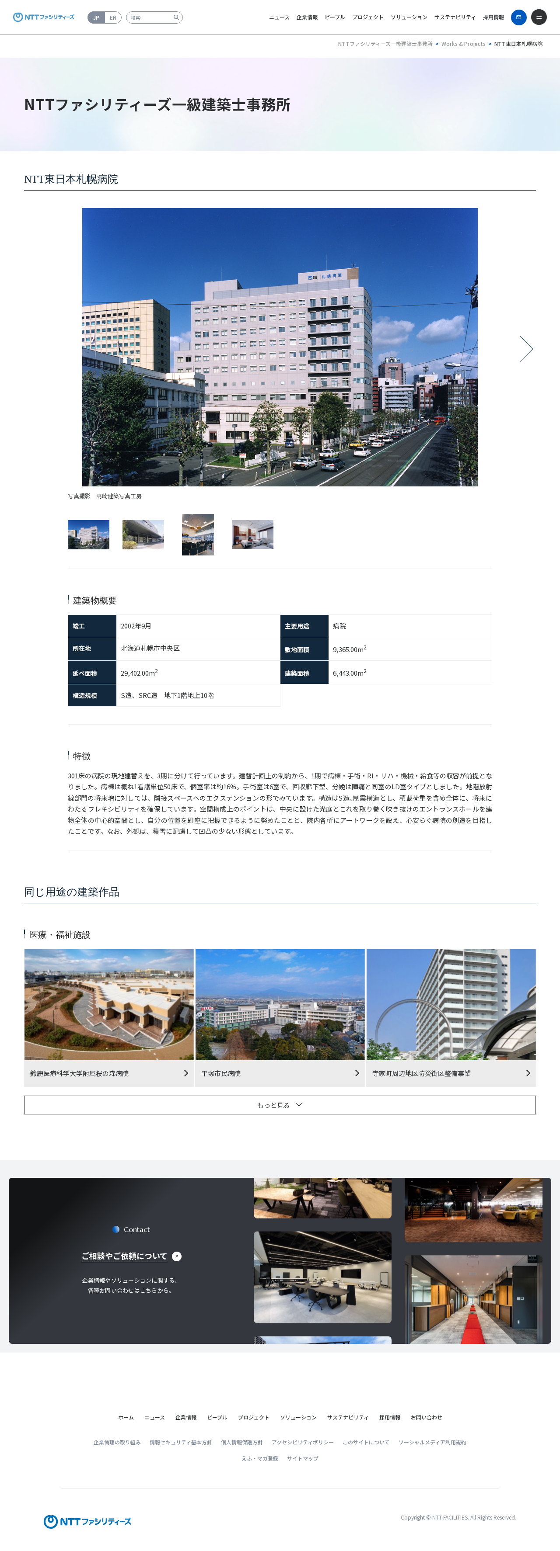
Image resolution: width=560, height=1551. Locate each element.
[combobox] (154, 17)
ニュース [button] (279, 17)
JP (96, 17)
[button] (154, 1417)
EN (113, 17)
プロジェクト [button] (368, 17)
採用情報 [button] (493, 17)
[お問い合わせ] (519, 17)
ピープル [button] (335, 17)
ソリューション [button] (409, 17)
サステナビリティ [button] (455, 17)
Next (527, 352)
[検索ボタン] (176, 17)
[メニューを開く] (539, 17)
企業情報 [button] (307, 17)
